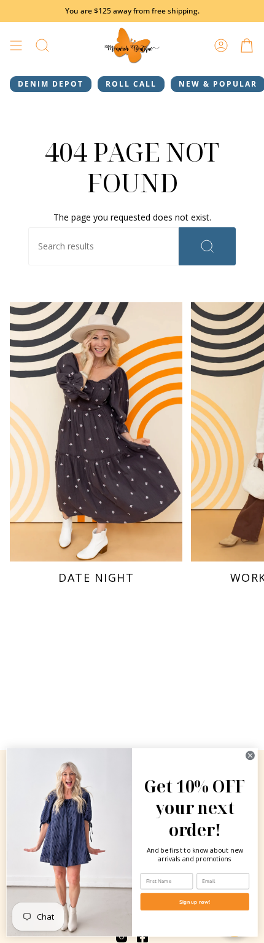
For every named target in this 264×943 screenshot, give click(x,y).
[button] (42, 46)
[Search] (207, 246)
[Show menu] (16, 46)
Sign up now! (194, 902)
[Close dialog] (250, 756)
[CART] (247, 46)
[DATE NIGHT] (96, 431)
